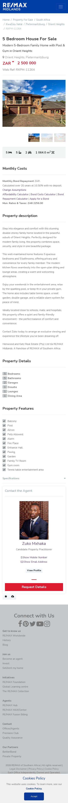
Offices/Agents (10, 728)
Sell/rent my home (12, 668)
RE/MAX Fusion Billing (15, 714)
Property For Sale (23, 19)
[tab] (34, 479)
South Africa (43, 19)
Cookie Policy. (34, 788)
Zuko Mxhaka (34, 543)
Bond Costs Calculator (43, 194)
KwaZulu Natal (14, 24)
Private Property (11, 756)
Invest (5, 663)
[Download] (12, 596)
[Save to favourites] (5, 596)
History (6, 640)
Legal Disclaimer (18, 768)
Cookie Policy (52, 768)
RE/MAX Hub (9, 705)
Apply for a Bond (39, 198)
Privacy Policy (36, 768)
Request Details (34, 587)
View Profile (34, 570)
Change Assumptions (14, 190)
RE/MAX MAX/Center (14, 710)
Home (6, 19)
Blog (5, 644)
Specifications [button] (10, 478)
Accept (34, 796)
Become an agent (12, 658)
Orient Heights (56, 24)
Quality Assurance (12, 737)
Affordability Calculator (15, 194)
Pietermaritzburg (35, 24)
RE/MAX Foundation (13, 682)
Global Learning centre (15, 686)
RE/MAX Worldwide (13, 635)
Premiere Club (10, 733)
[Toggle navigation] (60, 6)
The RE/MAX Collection (15, 691)
